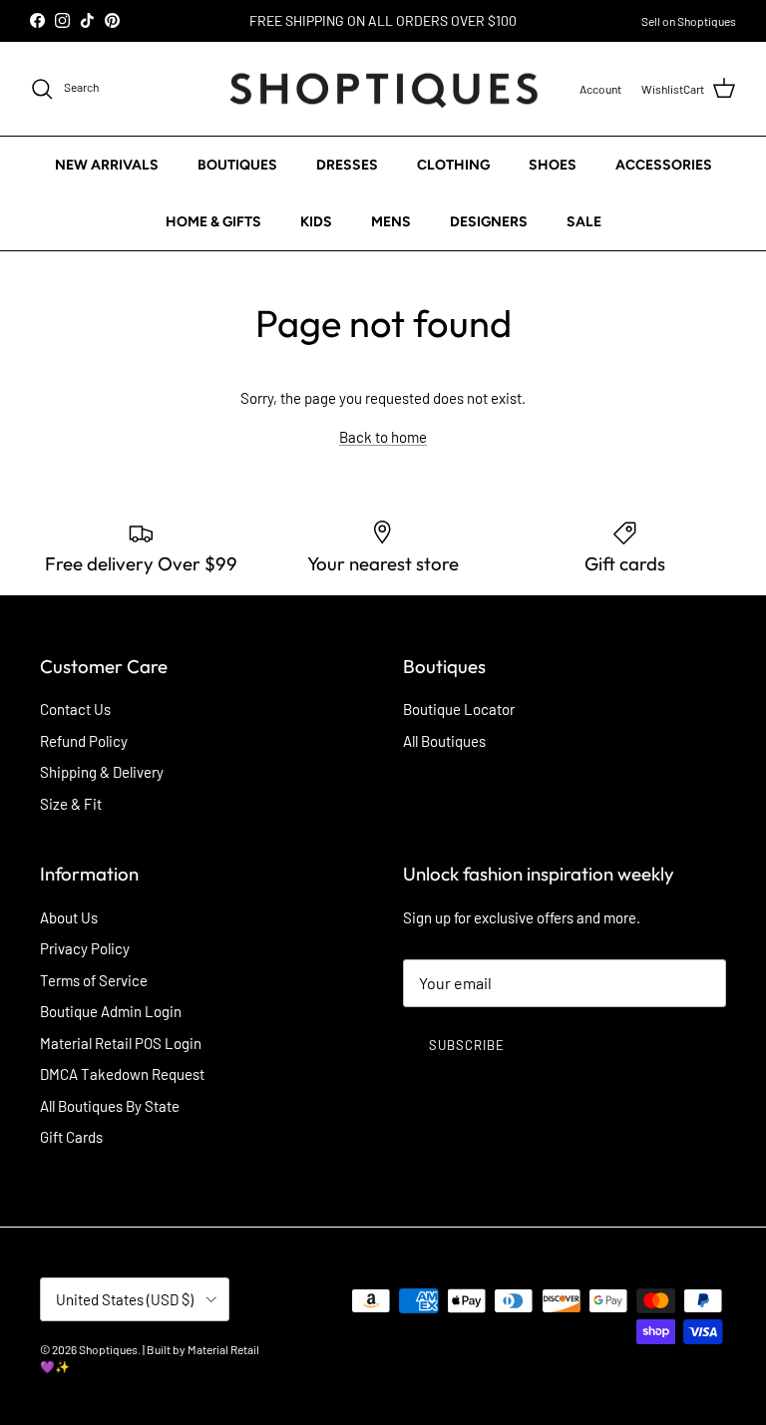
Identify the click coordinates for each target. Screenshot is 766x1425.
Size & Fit (71, 804)
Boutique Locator (459, 709)
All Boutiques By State (110, 1106)
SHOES (552, 165)
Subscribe (467, 1045)
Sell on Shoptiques (688, 21)
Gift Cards (71, 1137)
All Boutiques (444, 741)
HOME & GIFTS (213, 221)
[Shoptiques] (383, 89)
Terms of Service (94, 980)
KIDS (316, 221)
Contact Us (75, 709)
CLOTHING (453, 165)
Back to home (383, 437)
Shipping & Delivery (102, 772)
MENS (391, 221)
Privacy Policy (85, 948)
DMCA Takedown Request (122, 1074)
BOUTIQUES (237, 165)
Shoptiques (108, 1349)
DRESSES (347, 165)
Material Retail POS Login (120, 1043)
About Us (69, 917)
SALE (584, 221)
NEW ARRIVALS (107, 165)
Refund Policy (84, 741)
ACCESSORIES (663, 165)
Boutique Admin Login (111, 1011)
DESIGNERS (489, 221)
